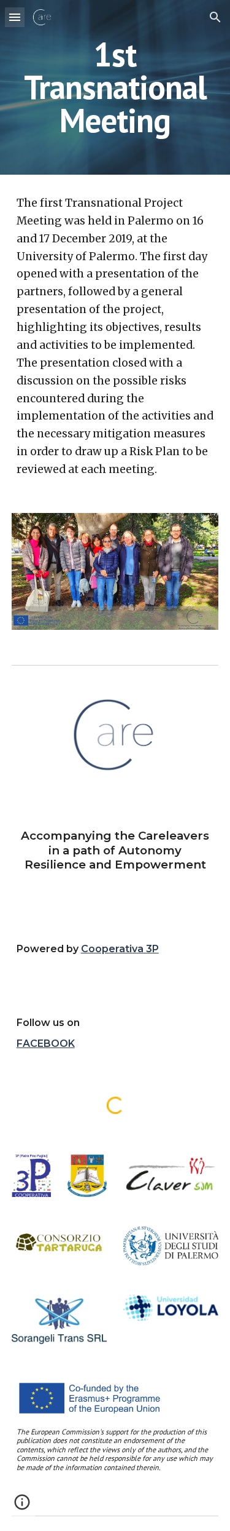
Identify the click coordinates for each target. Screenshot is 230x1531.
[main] (115, 87)
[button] (14, 17)
